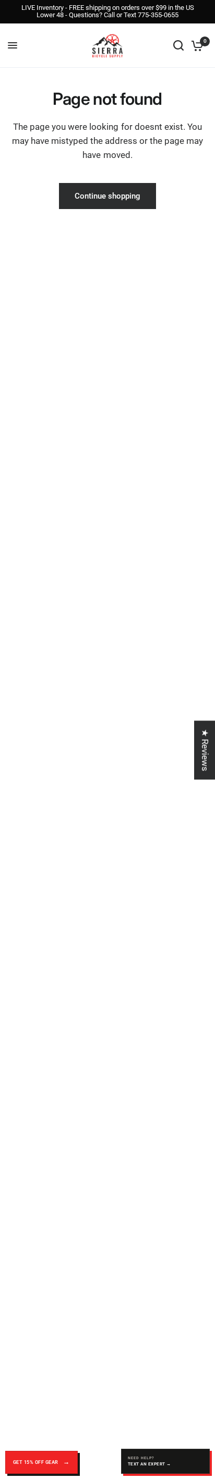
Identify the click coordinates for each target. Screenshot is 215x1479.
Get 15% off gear (36, 1462)
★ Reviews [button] (205, 750)
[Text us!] (165, 1461)
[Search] (178, 45)
